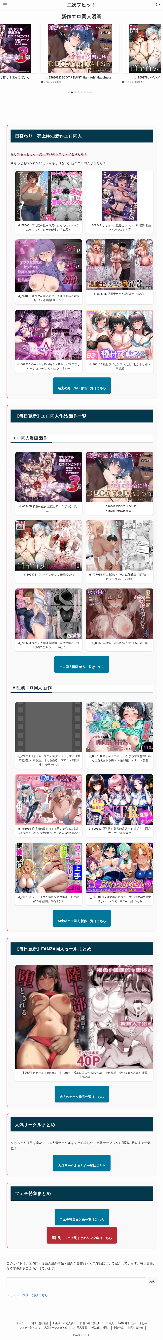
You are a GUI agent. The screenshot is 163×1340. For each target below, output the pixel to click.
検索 (152, 1281)
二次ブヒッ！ (81, 4)
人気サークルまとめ (56, 1327)
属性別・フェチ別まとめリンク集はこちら (82, 1238)
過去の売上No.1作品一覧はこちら (82, 388)
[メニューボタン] (5, 5)
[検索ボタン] (158, 5)
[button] (69, 92)
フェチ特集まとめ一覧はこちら (82, 1219)
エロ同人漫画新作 (38, 1323)
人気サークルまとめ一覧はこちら (82, 1165)
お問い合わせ (135, 1327)
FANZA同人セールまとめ (132, 1323)
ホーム (20, 1323)
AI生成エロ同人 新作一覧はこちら (82, 921)
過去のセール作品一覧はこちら (82, 1096)
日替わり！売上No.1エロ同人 (97, 1323)
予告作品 (118, 1327)
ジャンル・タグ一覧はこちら (27, 1295)
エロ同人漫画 (79, 1327)
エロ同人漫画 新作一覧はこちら (82, 667)
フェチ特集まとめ (29, 1327)
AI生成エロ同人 (100, 1327)
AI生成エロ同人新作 (64, 1323)
